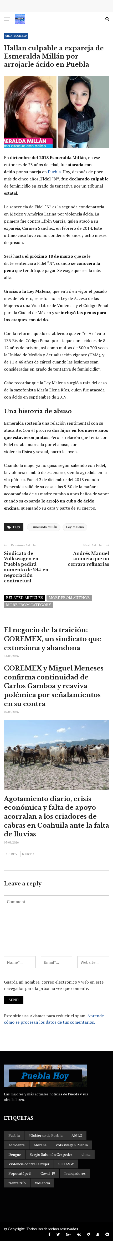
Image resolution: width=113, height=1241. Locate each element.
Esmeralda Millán (43, 527)
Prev (13, 854)
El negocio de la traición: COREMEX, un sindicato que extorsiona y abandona (52, 638)
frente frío (17, 1182)
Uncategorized (16, 35)
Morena (40, 1144)
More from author (69, 598)
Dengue (14, 1154)
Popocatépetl (20, 1173)
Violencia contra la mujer (28, 1163)
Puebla (54, 172)
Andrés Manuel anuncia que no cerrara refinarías (88, 559)
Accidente (16, 1144)
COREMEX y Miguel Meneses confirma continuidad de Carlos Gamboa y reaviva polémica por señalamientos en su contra (54, 685)
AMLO (76, 1135)
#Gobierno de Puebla (46, 1135)
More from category (28, 605)
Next (27, 854)
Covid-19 (47, 1173)
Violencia (42, 1182)
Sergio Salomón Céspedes (51, 1154)
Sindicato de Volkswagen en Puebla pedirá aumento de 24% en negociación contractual (26, 567)
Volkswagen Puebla (71, 1144)
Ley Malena (75, 527)
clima (85, 1154)
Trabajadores (75, 1173)
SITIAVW (66, 1163)
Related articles (24, 598)
